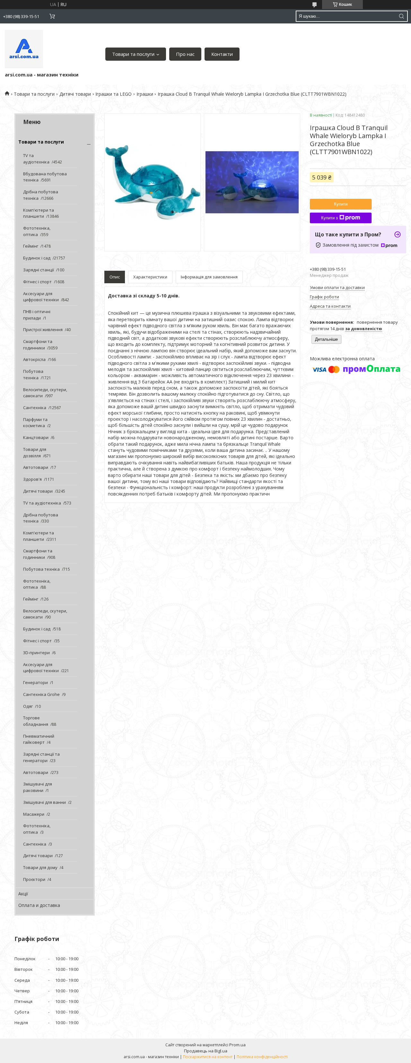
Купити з (329, 217)
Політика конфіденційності (262, 1056)
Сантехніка (34, 407)
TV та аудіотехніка (36, 159)
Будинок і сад (36, 258)
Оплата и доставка (39, 905)
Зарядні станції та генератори (41, 757)
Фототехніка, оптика (36, 231)
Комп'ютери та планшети (38, 213)
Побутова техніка (33, 374)
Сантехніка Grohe (41, 694)
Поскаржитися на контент (207, 1056)
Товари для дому (40, 867)
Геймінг (30, 246)
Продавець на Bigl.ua (205, 1051)
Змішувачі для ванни (44, 802)
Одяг (28, 706)
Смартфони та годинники (37, 344)
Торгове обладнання (35, 721)
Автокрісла (34, 359)
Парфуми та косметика (35, 423)
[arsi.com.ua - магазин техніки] (24, 49)
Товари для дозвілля (34, 452)
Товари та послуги (133, 54)
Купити (340, 204)
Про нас (185, 54)
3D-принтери (36, 652)
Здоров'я (32, 479)
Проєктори (34, 879)
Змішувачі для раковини (37, 787)
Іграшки (144, 94)
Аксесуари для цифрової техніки (41, 297)
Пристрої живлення (43, 329)
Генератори (35, 682)
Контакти (222, 54)
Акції (23, 894)
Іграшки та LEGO (113, 94)
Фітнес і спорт (37, 282)
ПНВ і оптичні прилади (36, 315)
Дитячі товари (75, 94)
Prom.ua (237, 1045)
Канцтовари (35, 437)
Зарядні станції (38, 270)
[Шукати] (401, 16)
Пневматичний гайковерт (38, 739)
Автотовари (35, 467)
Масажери (33, 814)
